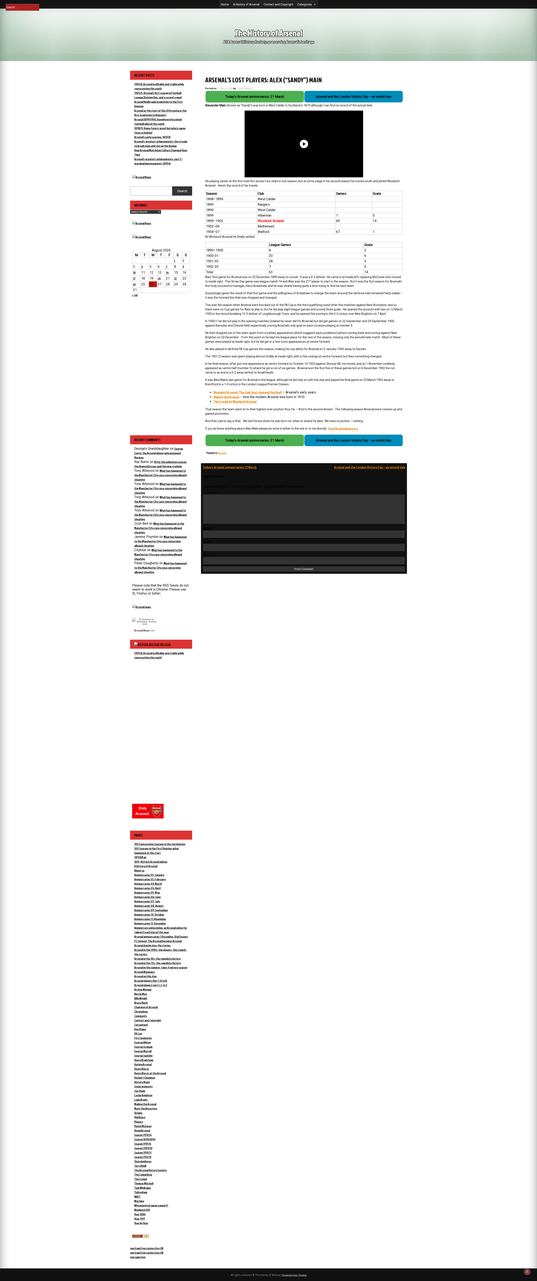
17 (134, 278)
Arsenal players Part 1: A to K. (150, 981)
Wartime (139, 1201)
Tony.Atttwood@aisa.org (342, 428)
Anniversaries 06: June (147, 897)
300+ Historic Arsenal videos (150, 862)
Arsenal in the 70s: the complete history (157, 963)
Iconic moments (143, 1086)
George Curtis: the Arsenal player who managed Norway (158, 453)
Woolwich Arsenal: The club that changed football (248, 392)
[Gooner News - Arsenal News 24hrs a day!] (141, 237)
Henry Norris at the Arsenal (150, 1073)
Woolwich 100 (142, 1210)
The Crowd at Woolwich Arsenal (235, 401)
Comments (140, 1016)
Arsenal (222, 453)
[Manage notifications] (527, 1271)
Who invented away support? (151, 1205)
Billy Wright (140, 998)
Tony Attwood (245, 88)
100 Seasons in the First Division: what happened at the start (156, 850)
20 (159, 278)
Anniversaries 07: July (147, 901)
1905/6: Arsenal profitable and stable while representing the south (159, 655)
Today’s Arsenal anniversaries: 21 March (230, 467)
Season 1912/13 (142, 1157)
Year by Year (141, 1223)
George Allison (142, 1042)
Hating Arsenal (142, 1064)
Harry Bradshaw (143, 1060)
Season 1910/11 (142, 1152)
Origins (138, 1113)
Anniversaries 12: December (150, 923)
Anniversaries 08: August (149, 906)
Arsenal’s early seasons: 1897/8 (152, 137)
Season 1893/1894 (144, 1139)
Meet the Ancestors (145, 1108)
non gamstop (137, 1257)
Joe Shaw (139, 1091)
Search (182, 191)
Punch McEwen (142, 1126)
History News (142, 1082)
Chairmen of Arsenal (146, 1007)
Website (209, 555)
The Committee (143, 1174)
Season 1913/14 (143, 1135)
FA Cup (138, 1033)
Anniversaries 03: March (148, 884)
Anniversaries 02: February (150, 879)
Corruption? (141, 1025)
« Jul (134, 295)
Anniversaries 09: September (151, 910)
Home (225, 4)
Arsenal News (142, 630)
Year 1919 (139, 1219)
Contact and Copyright (278, 4)
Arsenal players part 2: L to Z (150, 985)
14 (167, 272)
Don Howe (140, 1029)
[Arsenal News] (141, 177)
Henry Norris (141, 1069)
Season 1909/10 (143, 1148)
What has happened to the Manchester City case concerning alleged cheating (160, 475)
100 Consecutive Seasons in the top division (159, 844)
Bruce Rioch (141, 1003)
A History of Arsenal (246, 4)
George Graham (143, 1047)
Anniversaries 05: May (147, 892)
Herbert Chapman (144, 1078)
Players (138, 1122)
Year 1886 (140, 1214)
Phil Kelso (139, 1117)
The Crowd (140, 1179)
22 (175, 278)
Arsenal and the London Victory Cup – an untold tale (369, 467)
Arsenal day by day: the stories (152, 945)
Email (208, 542)
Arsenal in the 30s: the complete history (157, 959)
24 (134, 284)
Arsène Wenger (143, 989)
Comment (211, 492)
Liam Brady (140, 1100)
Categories (304, 4)
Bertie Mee (140, 994)
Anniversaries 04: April (147, 888)
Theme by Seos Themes (294, 1275)
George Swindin (143, 1055)
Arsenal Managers (144, 972)
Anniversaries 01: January (149, 875)
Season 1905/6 (142, 1144)
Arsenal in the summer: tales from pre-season (160, 967)
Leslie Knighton (143, 1095)
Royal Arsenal (142, 1130)
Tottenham (140, 1192)
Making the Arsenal (226, 397)
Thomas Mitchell (143, 1183)
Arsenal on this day (145, 976)
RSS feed (165, 644)
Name (208, 529)
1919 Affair (140, 857)
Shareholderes (142, 1161)
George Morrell (142, 1051)
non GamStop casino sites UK (146, 1248)
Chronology (141, 1011)
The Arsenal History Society (150, 1170)
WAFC (137, 1197)
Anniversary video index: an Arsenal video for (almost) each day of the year (160, 930)
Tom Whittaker (142, 1188)
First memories (143, 1038)
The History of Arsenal (268, 32)
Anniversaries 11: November (150, 919)
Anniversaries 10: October (149, 914)
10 (134, 272)
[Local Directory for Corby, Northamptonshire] (140, 1237)
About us (139, 870)
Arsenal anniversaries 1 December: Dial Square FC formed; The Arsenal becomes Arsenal (161, 939)
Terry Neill (140, 1166)
